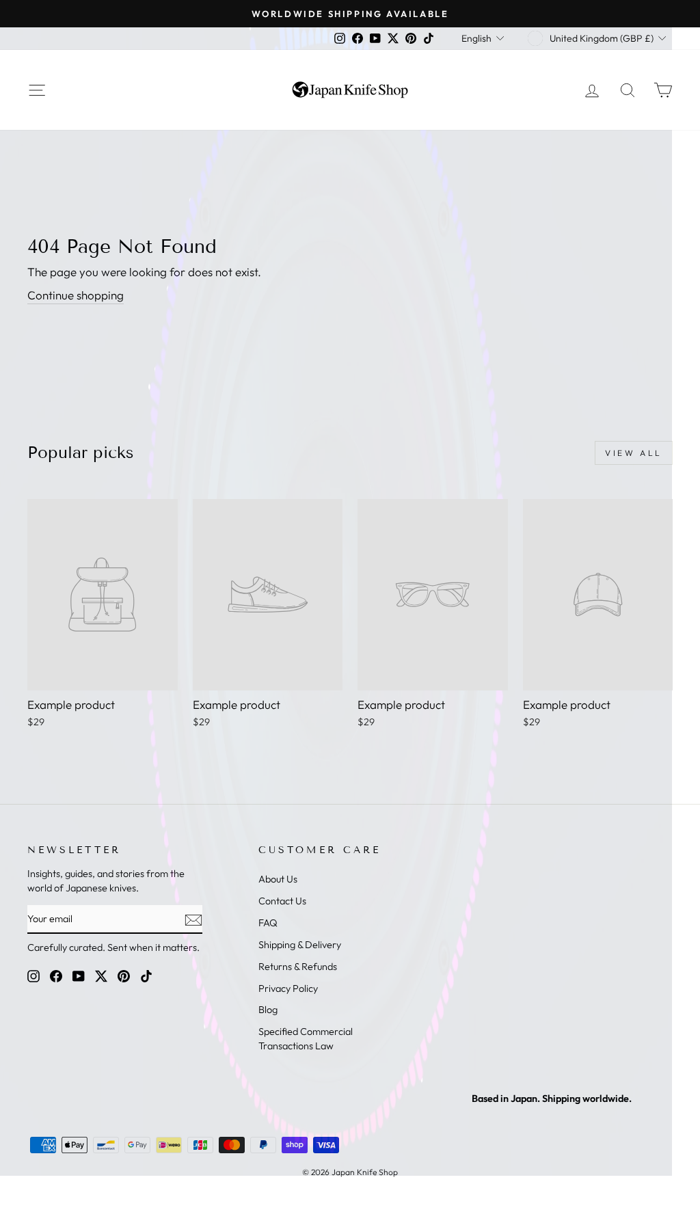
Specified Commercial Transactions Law (305, 1038)
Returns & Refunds (297, 966)
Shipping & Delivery (299, 945)
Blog (268, 1010)
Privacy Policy (288, 988)
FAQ (268, 923)
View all (633, 453)
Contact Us (282, 901)
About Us (277, 879)
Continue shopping (75, 295)
